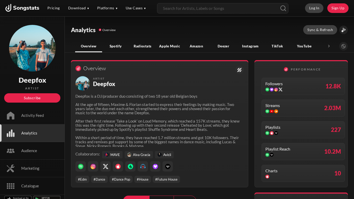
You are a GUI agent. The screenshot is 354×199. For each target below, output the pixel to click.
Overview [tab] (89, 46)
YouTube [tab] (304, 46)
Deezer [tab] (223, 46)
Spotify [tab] (116, 46)
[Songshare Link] (343, 30)
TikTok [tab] (277, 46)
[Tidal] (167, 166)
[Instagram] (93, 166)
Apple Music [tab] (169, 46)
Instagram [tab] (250, 46)
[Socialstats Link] (239, 70)
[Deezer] (155, 166)
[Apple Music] (118, 166)
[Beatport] (130, 166)
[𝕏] (105, 166)
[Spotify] (80, 166)
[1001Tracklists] (143, 166)
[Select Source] (343, 46)
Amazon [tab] (196, 46)
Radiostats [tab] (143, 46)
